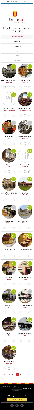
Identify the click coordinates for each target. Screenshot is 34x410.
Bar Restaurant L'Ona (25, 249)
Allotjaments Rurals (5, 386)
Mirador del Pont (8, 362)
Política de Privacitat (16, 390)
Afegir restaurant (17, 399)
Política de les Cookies (16, 389)
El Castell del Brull (9, 249)
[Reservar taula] (29, 171)
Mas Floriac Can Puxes (25, 221)
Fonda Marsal (25, 80)
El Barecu (9, 165)
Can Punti (25, 193)
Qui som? (13, 386)
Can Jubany (9, 221)
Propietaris (26, 388)
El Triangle (8, 277)
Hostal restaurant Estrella (9, 80)
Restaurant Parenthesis (25, 334)
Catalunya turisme (5, 387)
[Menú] (9, 87)
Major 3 (8, 334)
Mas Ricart (8, 305)
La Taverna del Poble (25, 305)
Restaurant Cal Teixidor (25, 108)
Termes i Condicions (16, 387)
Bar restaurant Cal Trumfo (25, 277)
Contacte (13, 392)
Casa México (9, 137)
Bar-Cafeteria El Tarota (9, 193)
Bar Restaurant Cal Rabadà (25, 165)
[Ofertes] (4, 87)
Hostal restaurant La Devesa (25, 137)
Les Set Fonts (9, 108)
